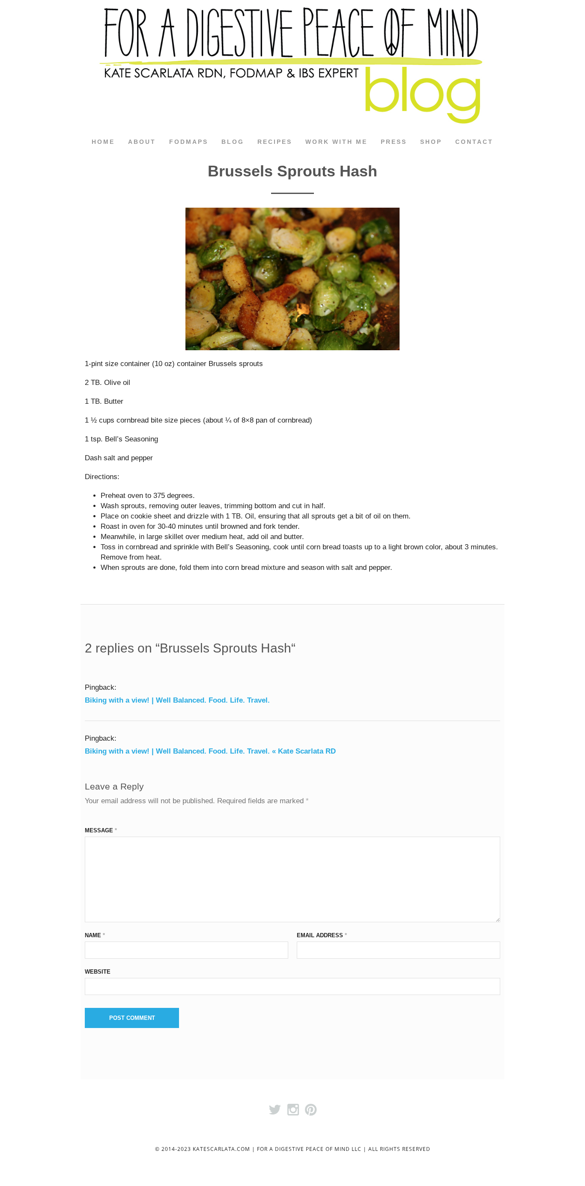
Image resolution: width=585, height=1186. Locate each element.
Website (97, 971)
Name (95, 935)
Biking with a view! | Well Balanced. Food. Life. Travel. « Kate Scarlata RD (210, 751)
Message (101, 830)
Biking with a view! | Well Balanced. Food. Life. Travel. (177, 700)
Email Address (322, 935)
